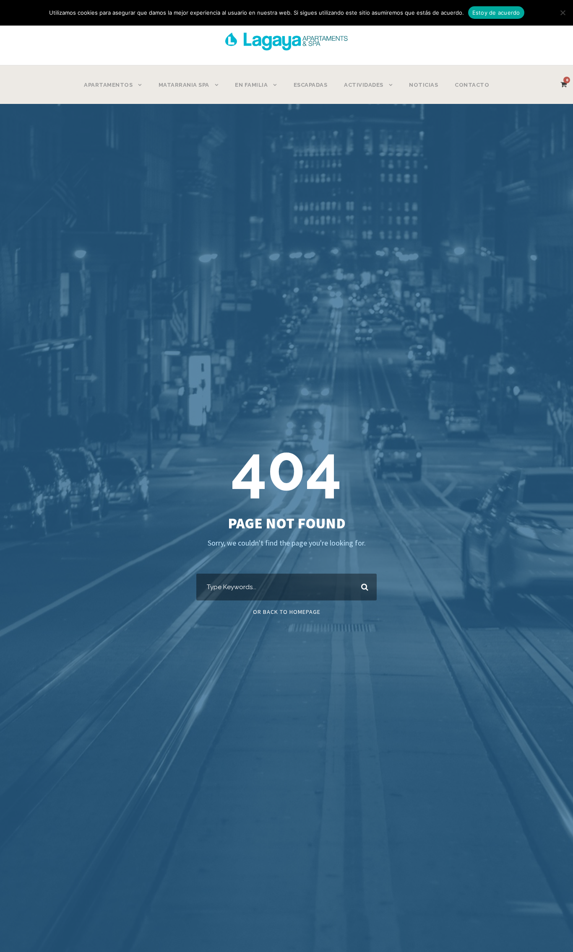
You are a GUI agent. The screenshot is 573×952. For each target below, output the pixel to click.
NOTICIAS (423, 85)
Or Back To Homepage (286, 612)
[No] (562, 12)
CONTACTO (472, 85)
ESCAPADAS (311, 85)
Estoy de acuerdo (496, 12)
